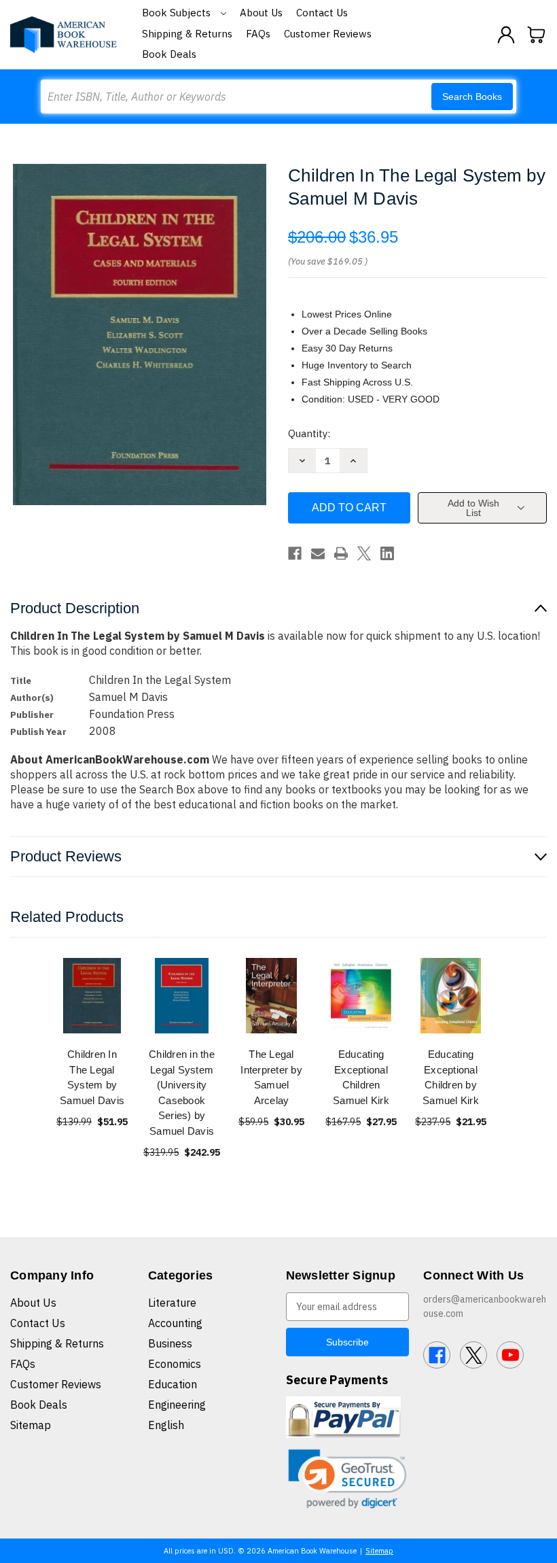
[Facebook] (295, 553)
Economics (174, 1364)
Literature (172, 1302)
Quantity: (309, 433)
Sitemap (30, 1425)
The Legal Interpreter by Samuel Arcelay (271, 1077)
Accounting (175, 1323)
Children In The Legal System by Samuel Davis (92, 1077)
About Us (261, 12)
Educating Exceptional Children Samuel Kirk (361, 1077)
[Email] (318, 553)
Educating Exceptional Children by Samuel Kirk (451, 1077)
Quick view (92, 996)
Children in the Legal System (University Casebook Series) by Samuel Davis (182, 1092)
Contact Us (322, 12)
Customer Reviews (328, 33)
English (166, 1425)
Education (172, 1384)
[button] (348, 1479)
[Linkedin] (387, 553)
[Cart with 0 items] (536, 34)
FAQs (258, 33)
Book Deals (169, 54)
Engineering (177, 1404)
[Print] (341, 553)
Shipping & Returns (187, 33)
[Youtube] (510, 1355)
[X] (364, 553)
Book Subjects (177, 12)
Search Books (472, 96)
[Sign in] (506, 34)
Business (170, 1343)
